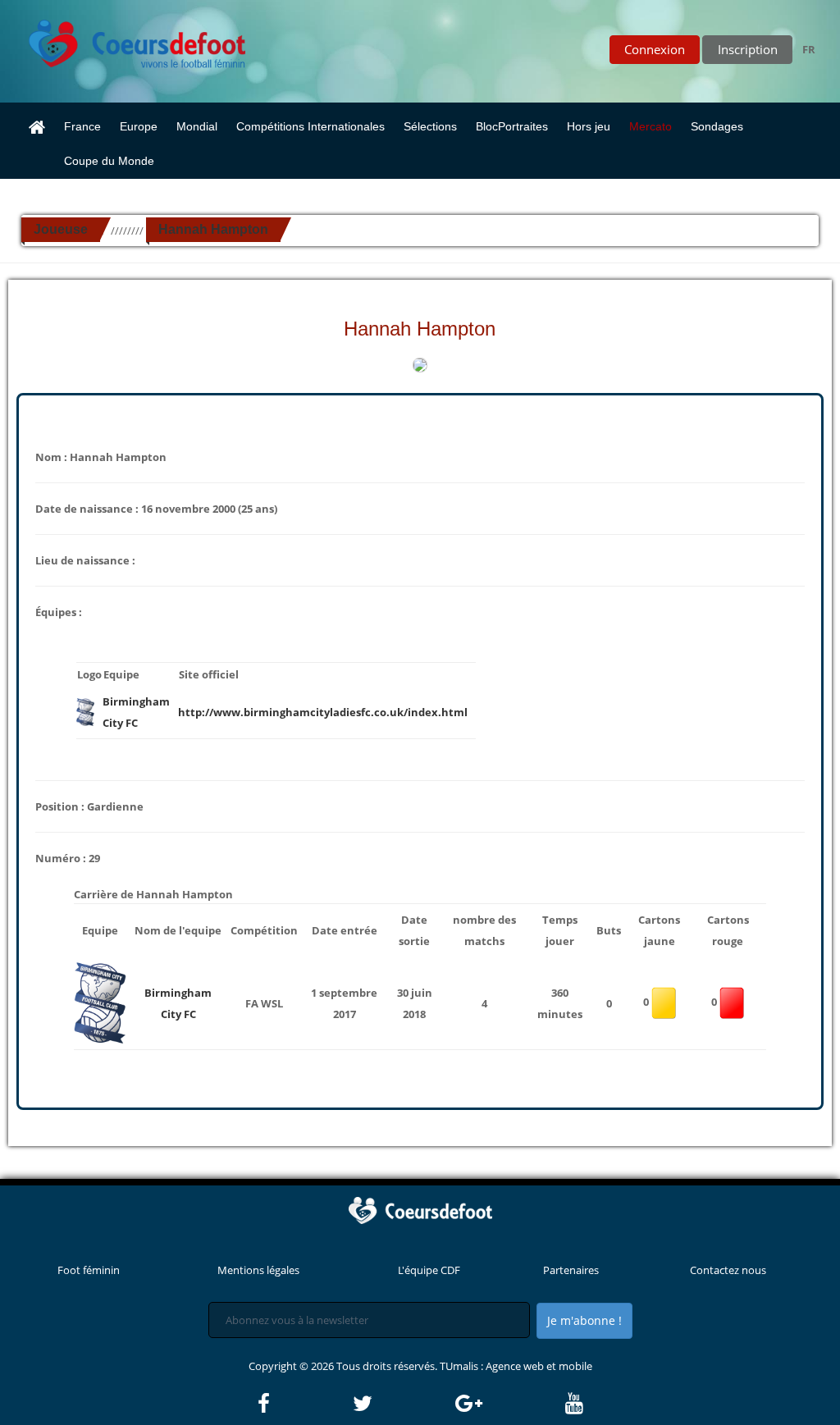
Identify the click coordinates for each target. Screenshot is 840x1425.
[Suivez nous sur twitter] (403, 1403)
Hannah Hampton (213, 229)
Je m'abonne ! (584, 1320)
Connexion (654, 49)
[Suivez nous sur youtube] (574, 1403)
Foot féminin (88, 1270)
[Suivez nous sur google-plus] (509, 1403)
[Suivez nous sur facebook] (304, 1403)
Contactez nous (728, 1270)
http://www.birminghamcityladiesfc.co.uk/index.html (323, 712)
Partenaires (571, 1270)
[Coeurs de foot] (125, 39)
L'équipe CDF (429, 1270)
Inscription (748, 49)
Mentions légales (258, 1270)
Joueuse (61, 229)
